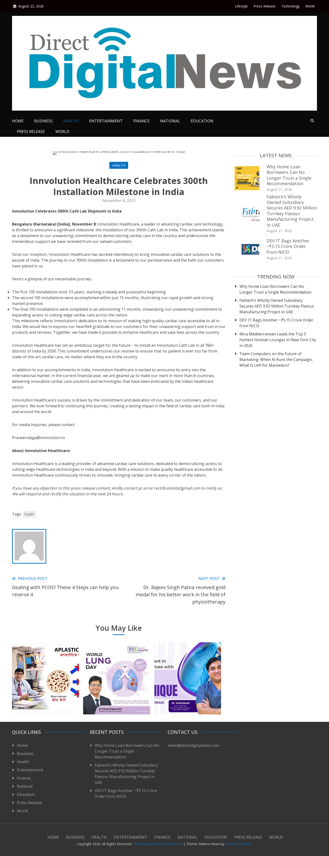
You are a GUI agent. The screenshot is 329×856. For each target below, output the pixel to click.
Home (18, 121)
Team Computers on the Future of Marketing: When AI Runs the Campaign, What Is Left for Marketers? (276, 359)
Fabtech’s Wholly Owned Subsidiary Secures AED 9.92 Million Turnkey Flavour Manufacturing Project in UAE (292, 211)
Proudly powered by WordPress (158, 844)
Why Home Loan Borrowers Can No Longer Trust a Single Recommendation (289, 175)
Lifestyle (241, 6)
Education (202, 121)
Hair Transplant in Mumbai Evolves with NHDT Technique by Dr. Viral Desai (188, 692)
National (170, 121)
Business (43, 121)
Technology (290, 6)
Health (71, 121)
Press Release (265, 6)
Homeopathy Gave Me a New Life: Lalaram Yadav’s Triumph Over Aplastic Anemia (45, 692)
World (310, 6)
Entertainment (106, 121)
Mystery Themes (238, 844)
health (29, 514)
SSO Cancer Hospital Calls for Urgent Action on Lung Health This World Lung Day (117, 692)
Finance (141, 121)
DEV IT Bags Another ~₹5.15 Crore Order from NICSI (288, 246)
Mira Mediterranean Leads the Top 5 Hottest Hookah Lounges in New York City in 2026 (277, 339)
